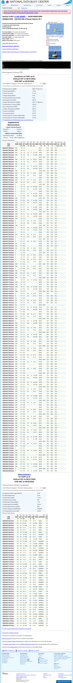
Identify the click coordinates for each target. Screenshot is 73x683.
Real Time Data (6, 638)
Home (4, 5)
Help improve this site (64, 681)
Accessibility (60, 676)
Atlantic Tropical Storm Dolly (32, 11)
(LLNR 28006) (19, 16)
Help (44, 676)
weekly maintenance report (27, 644)
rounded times (25, 485)
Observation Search (6, 656)
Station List (24, 8)
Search (58, 5)
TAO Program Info (23, 655)
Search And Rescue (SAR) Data (10, 49)
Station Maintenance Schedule (26, 661)
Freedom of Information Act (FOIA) (65, 675)
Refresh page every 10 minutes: (10, 72)
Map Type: (51, 22)
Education (39, 5)
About (67, 5)
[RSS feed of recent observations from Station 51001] (41, 19)
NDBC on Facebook (9, 650)
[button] (48, 25)
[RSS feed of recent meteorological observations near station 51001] (36, 52)
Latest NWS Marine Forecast (9, 43)
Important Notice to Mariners (10, 46)
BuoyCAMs (4, 660)
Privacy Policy (61, 673)
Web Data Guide (23, 660)
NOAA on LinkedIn (22, 650)
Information (27, 5)
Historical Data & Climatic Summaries (12, 641)
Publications (22, 664)
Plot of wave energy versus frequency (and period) (17, 629)
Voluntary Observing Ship (25, 658)
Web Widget (4, 662)
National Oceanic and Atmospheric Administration (26, 675)
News (49, 5)
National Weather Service (21, 676)
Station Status (23, 662)
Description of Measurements (10, 633)
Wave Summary (24, 474)
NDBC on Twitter (34, 650)
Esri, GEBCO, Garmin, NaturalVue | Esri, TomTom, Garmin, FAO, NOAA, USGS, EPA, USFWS (51, 35)
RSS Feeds (4, 661)
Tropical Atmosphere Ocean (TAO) (60, 658)
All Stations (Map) (5, 655)
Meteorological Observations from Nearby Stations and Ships (19, 52)
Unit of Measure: (7, 83)
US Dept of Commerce (20, 673)
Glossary (45, 677)
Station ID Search (7, 8)
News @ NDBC (41, 658)
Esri (61, 35)
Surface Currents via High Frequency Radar (62, 657)
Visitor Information (57, 667)
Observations (14, 5)
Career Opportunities (62, 677)
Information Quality (47, 675)
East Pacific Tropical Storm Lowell (28, 13)
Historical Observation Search (8, 657)
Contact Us (56, 668)
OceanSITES (56, 660)
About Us (56, 665)
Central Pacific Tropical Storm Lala (50, 11)
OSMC (55, 661)
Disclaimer (45, 673)
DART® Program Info (24, 656)
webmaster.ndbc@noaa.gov (21, 681)
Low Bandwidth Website (58, 655)
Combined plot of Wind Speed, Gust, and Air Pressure (18, 120)
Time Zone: (21, 83)
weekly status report (10, 644)
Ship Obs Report (5, 658)
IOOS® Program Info (24, 657)
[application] (55, 29)
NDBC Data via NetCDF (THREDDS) (61, 656)
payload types (13, 647)
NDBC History (56, 666)
